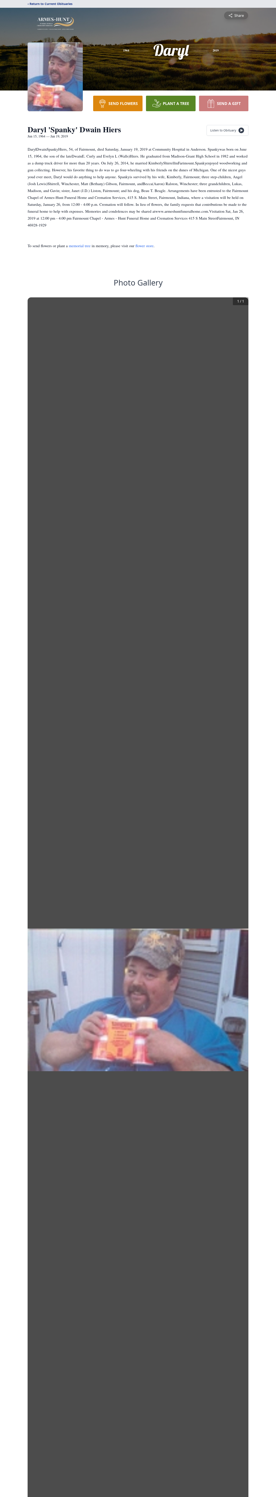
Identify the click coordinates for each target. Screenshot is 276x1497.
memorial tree (80, 245)
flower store (144, 245)
